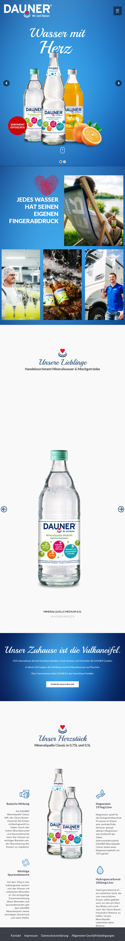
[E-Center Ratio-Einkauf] (62, 500)
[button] (4, 509)
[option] (62, 507)
